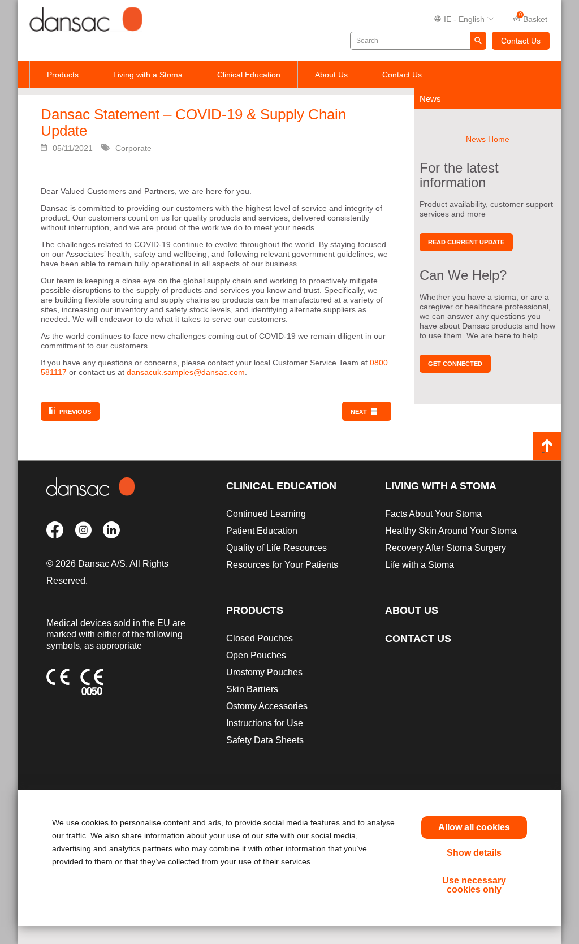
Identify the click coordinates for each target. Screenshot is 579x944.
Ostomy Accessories (267, 706)
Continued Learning (266, 514)
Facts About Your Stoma (433, 514)
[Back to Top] (547, 446)
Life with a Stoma (419, 565)
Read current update (466, 242)
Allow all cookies (474, 827)
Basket (533, 18)
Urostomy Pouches (264, 672)
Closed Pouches (259, 638)
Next (359, 411)
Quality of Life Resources (276, 548)
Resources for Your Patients (282, 565)
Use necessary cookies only (474, 885)
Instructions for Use (264, 723)
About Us (331, 74)
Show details (474, 852)
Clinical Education (248, 74)
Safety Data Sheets (265, 740)
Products (63, 74)
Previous (75, 411)
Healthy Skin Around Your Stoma (451, 531)
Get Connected (455, 363)
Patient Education (261, 531)
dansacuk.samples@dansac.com (186, 372)
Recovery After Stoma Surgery (445, 548)
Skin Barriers (252, 689)
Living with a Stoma (148, 74)
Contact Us (521, 40)
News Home (487, 139)
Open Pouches (256, 655)
